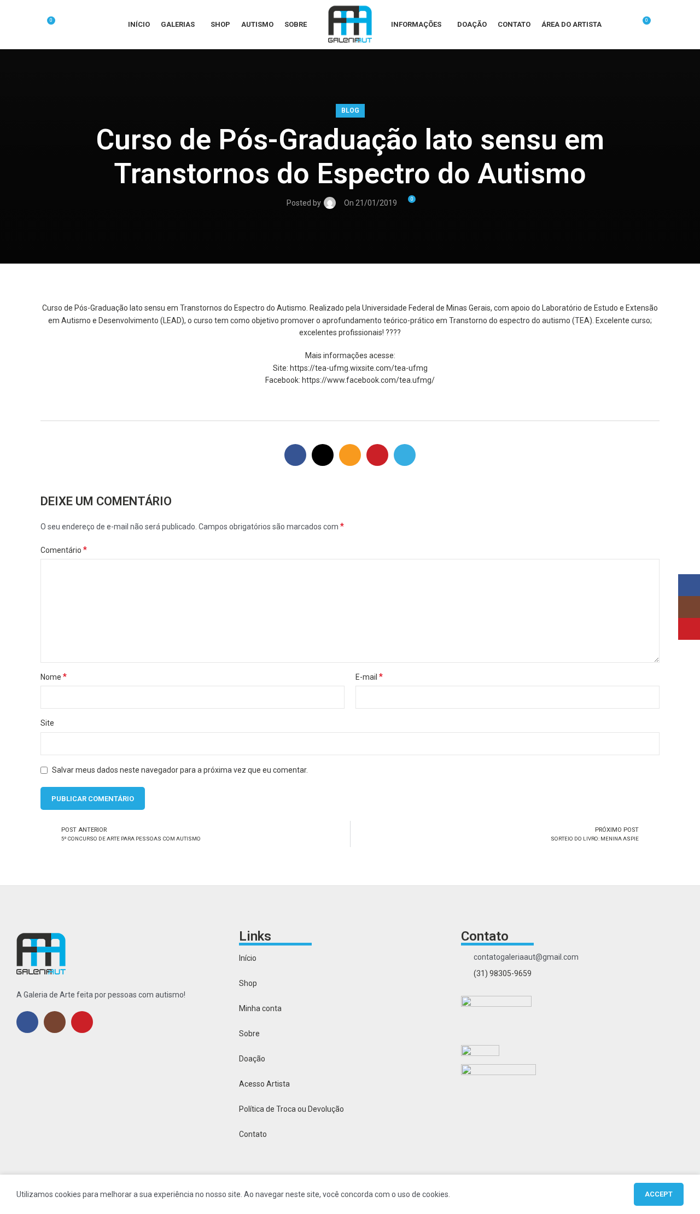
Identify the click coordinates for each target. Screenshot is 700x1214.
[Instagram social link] (55, 1022)
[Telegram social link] (405, 455)
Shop (248, 983)
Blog (350, 110)
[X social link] (323, 455)
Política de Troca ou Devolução (291, 1109)
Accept (659, 1194)
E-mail (369, 677)
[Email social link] (350, 455)
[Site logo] (350, 24)
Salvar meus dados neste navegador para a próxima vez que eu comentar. (180, 770)
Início (247, 958)
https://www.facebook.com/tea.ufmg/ (368, 380)
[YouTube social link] (82, 1022)
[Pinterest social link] (377, 455)
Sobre (249, 1033)
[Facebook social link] (295, 455)
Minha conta (260, 1008)
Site (47, 723)
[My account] (622, 25)
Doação (252, 1058)
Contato (253, 1134)
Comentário (63, 550)
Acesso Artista (264, 1083)
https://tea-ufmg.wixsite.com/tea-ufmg (359, 368)
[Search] (27, 25)
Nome (53, 677)
